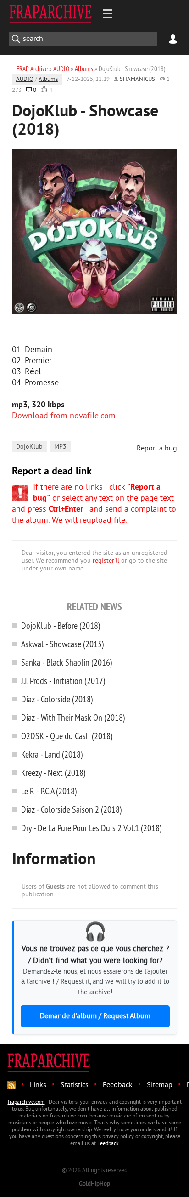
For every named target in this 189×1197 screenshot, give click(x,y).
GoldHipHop (94, 1184)
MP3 (60, 447)
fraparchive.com (26, 1102)
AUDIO (24, 79)
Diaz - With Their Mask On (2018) (73, 717)
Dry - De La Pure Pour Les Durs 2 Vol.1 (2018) (91, 827)
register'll (106, 561)
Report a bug (157, 448)
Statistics (75, 1085)
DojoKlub (29, 447)
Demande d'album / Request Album (95, 1016)
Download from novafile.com (64, 416)
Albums (48, 79)
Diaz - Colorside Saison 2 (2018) (71, 809)
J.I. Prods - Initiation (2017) (63, 680)
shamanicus (137, 79)
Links (38, 1085)
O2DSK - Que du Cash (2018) (67, 735)
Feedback (118, 1085)
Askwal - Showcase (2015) (62, 644)
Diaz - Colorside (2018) (57, 699)
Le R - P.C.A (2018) (49, 791)
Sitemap (159, 1085)
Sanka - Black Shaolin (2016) (66, 662)
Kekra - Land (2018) (52, 754)
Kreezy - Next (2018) (53, 772)
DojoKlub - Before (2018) (60, 625)
